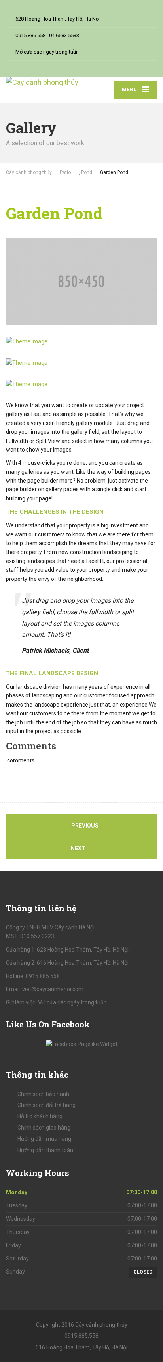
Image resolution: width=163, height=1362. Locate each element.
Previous (84, 825)
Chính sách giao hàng (43, 1127)
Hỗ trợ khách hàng (40, 1116)
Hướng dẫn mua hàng (44, 1139)
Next (79, 848)
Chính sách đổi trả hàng (46, 1105)
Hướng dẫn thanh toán (45, 1150)
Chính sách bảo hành (43, 1094)
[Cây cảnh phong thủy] (44, 82)
